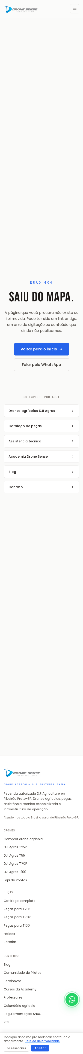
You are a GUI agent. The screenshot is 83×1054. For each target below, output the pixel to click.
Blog (7, 964)
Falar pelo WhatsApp (41, 364)
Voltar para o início (39, 349)
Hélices (9, 933)
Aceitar (40, 1048)
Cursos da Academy (20, 989)
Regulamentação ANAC (23, 1013)
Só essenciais (16, 1048)
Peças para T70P (17, 917)
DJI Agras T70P (15, 863)
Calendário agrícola (19, 1005)
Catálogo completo (20, 900)
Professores (13, 997)
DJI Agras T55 (14, 855)
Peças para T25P (17, 909)
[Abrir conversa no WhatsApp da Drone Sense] (71, 999)
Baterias (10, 942)
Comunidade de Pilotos (22, 972)
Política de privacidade (42, 1041)
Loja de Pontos (15, 880)
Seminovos (12, 981)
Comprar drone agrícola (23, 839)
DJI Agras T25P (15, 847)
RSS (6, 1022)
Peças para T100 (17, 925)
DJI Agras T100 (15, 872)
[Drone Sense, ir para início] (21, 9)
